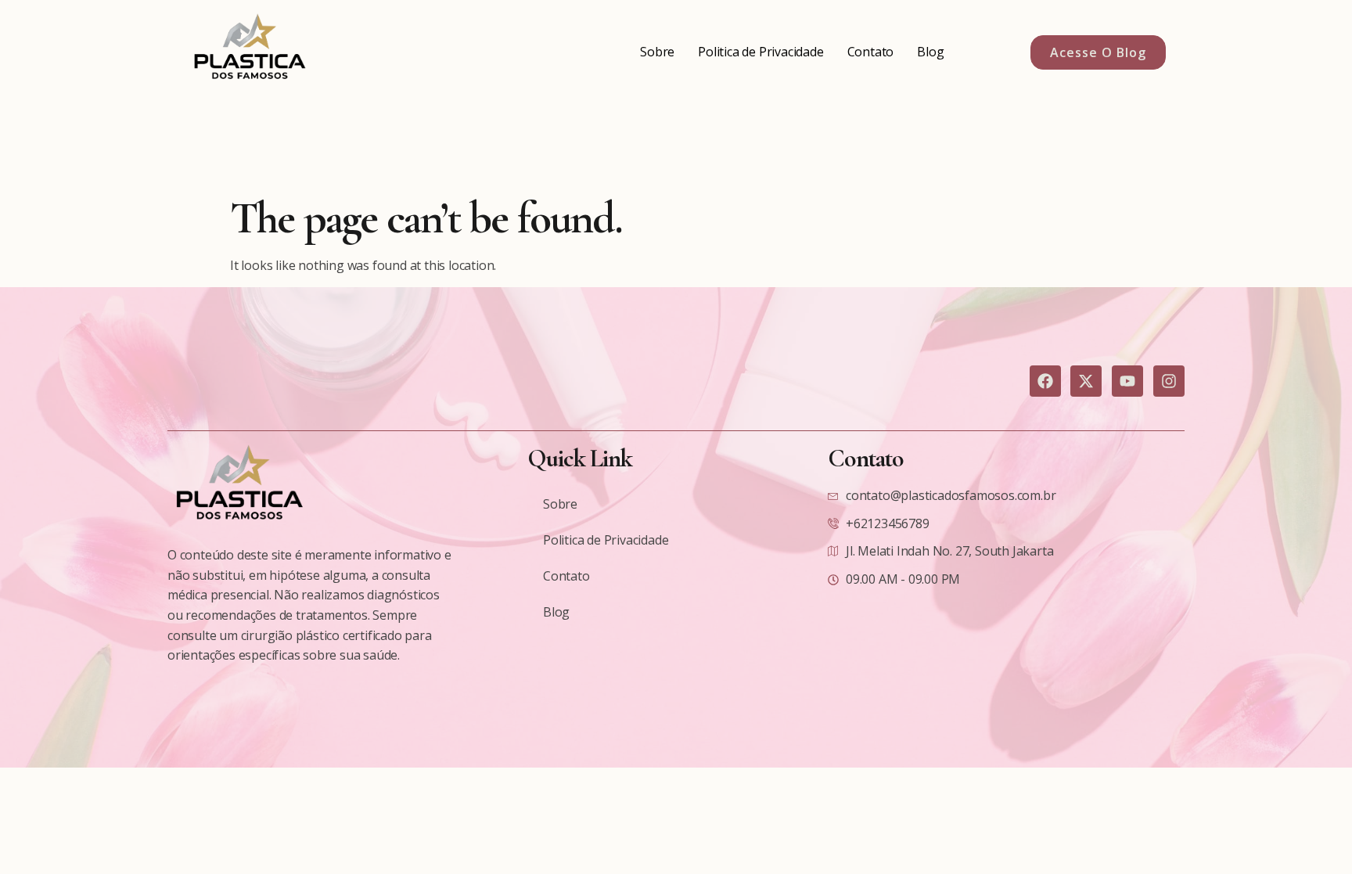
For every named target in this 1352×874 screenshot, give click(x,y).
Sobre (657, 51)
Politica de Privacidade (760, 51)
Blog (930, 51)
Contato (870, 51)
